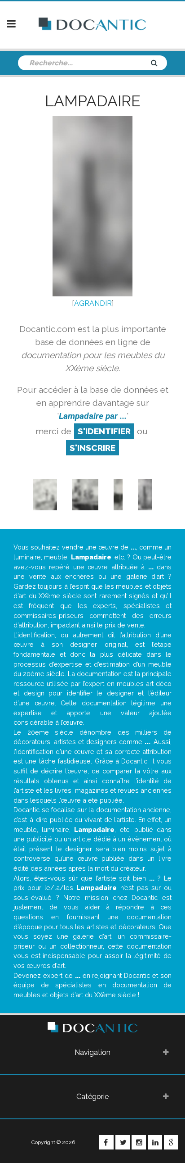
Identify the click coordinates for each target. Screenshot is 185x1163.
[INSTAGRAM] (139, 1142)
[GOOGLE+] (171, 1142)
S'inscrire (92, 448)
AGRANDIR (93, 303)
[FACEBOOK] (106, 1142)
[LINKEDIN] (155, 1142)
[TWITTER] (122, 1142)
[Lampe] (45, 494)
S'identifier (104, 431)
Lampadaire (92, 101)
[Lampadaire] (118, 494)
